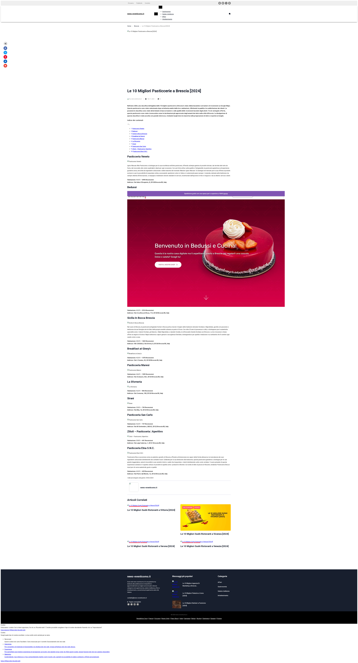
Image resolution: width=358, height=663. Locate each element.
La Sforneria (136, 141)
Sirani (134, 144)
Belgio (193, 618)
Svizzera (157, 618)
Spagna (213, 618)
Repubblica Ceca (141, 618)
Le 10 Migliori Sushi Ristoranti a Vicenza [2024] (204, 534)
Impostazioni (5, 630)
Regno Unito (165, 618)
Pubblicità (139, 3)
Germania (187, 618)
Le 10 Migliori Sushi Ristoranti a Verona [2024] (151, 546)
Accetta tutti (21, 630)
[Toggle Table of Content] (128, 125)
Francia (151, 618)
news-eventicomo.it (135, 14)
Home (129, 26)
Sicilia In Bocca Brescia (139, 134)
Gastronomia (187, 507)
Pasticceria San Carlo (139, 146)
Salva (3, 661)
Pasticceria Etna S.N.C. (140, 151)
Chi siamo (131, 3)
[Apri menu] (156, 13)
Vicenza (197, 507)
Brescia (136, 26)
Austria (199, 618)
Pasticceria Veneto (138, 128)
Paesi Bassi (175, 618)
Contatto (147, 3)
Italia (181, 618)
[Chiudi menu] (160, 7)
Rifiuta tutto (14, 630)
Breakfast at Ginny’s (138, 136)
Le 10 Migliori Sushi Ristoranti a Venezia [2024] (204, 546)
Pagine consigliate (135, 602)
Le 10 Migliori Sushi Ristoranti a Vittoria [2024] (151, 510)
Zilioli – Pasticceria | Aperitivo (141, 149)
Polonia (219, 618)
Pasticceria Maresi (138, 139)
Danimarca (206, 618)
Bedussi (135, 131)
